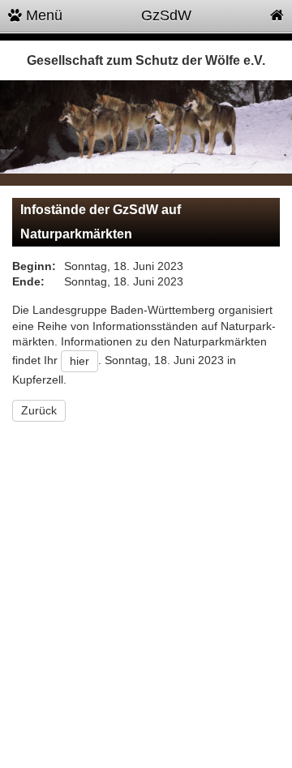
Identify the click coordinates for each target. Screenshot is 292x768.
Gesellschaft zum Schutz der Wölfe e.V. (146, 60)
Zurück (39, 410)
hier (79, 360)
